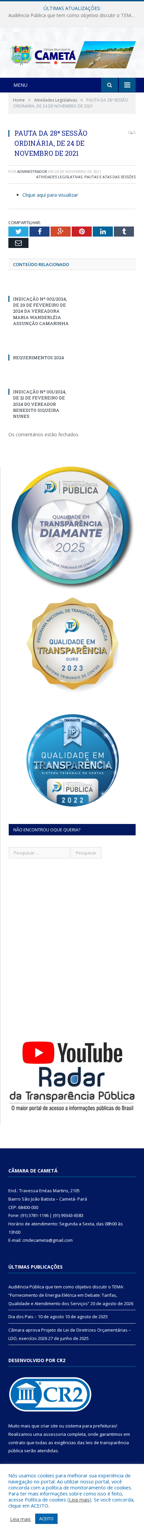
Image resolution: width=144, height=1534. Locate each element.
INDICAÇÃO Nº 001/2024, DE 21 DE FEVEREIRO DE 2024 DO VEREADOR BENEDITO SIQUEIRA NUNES (39, 404)
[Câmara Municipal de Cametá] (72, 53)
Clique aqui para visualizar (50, 195)
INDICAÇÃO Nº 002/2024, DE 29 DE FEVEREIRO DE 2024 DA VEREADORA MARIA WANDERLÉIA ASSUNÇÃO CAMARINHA (41, 311)
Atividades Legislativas (59, 176)
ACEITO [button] (46, 1519)
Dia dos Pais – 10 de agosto (70, 15)
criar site (49, 1426)
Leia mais (79, 1499)
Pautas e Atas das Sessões (110, 176)
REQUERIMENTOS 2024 (38, 358)
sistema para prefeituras (90, 1426)
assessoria (54, 1434)
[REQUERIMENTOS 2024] (40, 345)
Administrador (32, 171)
